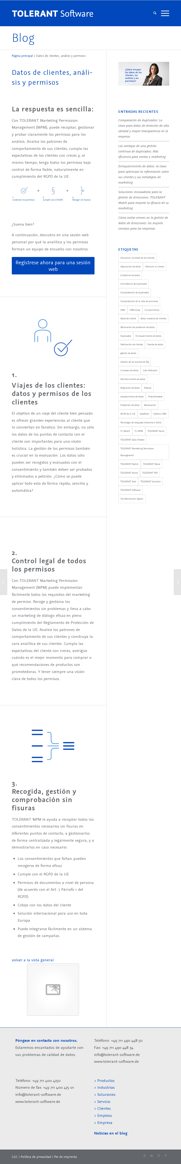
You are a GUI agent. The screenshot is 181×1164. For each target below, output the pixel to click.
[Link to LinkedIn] (151, 1155)
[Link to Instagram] (158, 1155)
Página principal (22, 56)
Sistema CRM (159, 413)
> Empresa (103, 1122)
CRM (122, 309)
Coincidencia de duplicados (133, 283)
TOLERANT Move (151, 464)
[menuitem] (155, 13)
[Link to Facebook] (165, 1155)
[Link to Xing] (144, 1155)
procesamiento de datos (132, 396)
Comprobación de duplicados (134, 292)
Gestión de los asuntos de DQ (134, 361)
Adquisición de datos (130, 266)
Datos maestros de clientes (153, 318)
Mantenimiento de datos (132, 379)
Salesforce (144, 413)
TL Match (125, 431)
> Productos (104, 1080)
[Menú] (164, 13)
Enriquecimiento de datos (148, 335)
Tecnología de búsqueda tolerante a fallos (140, 422)
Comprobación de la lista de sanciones (139, 301)
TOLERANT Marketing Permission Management (137, 452)
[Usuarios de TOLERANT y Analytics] (177, 582)
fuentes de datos (155, 344)
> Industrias (104, 1087)
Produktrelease (155, 396)
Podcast (147, 387)
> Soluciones (104, 1094)
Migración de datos (130, 387)
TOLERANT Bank (156, 431)
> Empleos (103, 1115)
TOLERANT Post (128, 481)
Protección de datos (130, 405)
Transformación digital (131, 498)
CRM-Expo (135, 309)
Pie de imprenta (65, 1157)
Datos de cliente (128, 318)
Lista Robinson (150, 370)
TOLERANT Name (129, 472)
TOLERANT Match (129, 464)
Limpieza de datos (129, 370)
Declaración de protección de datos (137, 327)
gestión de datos (128, 353)
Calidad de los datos (130, 275)
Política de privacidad (36, 1157)
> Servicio (102, 1101)
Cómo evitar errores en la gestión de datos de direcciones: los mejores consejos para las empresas (143, 223)
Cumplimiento (152, 309)
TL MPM (139, 431)
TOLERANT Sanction (150, 481)
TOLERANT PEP (150, 472)
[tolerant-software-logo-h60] (63, 13)
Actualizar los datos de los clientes (137, 257)
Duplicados (125, 335)
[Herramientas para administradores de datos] (3, 582)
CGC (15, 1157)
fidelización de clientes (131, 344)
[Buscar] (155, 13)
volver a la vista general (33, 959)
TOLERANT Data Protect (132, 439)
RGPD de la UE (127, 413)
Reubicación (150, 405)
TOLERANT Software (130, 490)
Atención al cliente (154, 266)
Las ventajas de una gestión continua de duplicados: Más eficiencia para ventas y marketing (142, 151)
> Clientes (102, 1108)
